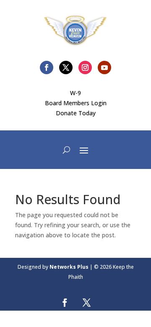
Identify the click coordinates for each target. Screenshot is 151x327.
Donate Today (76, 113)
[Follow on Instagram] (85, 67)
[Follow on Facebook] (46, 67)
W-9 (75, 93)
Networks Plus (69, 266)
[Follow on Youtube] (104, 67)
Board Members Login (76, 103)
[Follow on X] (66, 67)
